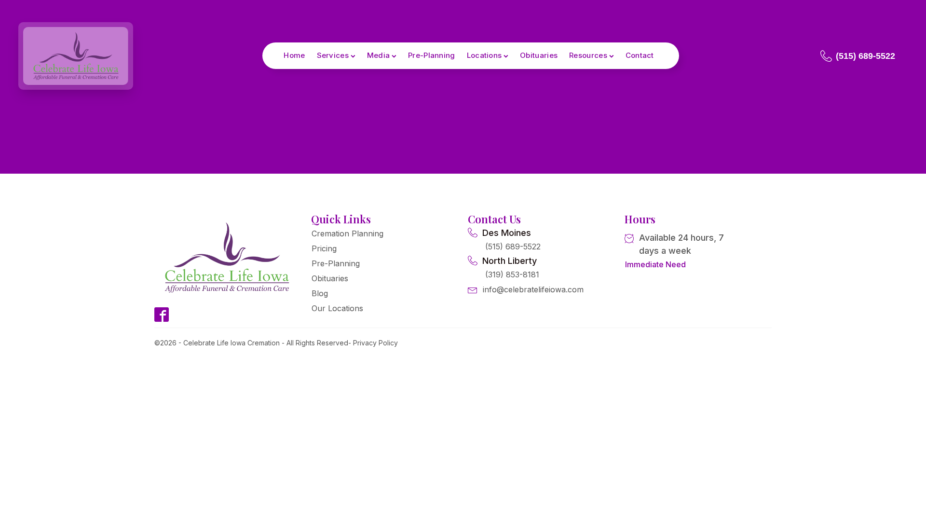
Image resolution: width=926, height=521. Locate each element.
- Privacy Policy (373, 343)
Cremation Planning (347, 233)
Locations (484, 55)
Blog (320, 293)
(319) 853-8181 (512, 274)
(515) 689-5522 (513, 246)
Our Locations (337, 308)
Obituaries (539, 55)
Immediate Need (655, 264)
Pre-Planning (431, 55)
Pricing (324, 248)
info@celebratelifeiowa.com (533, 289)
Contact (640, 55)
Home (294, 55)
